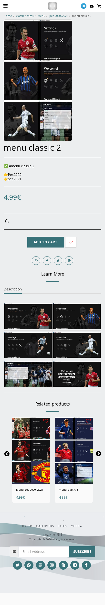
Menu (41, 16)
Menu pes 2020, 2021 (29, 489)
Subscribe (82, 551)
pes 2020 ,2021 (58, 16)
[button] (5, 6)
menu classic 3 (68, 489)
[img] (31, 450)
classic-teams (24, 16)
